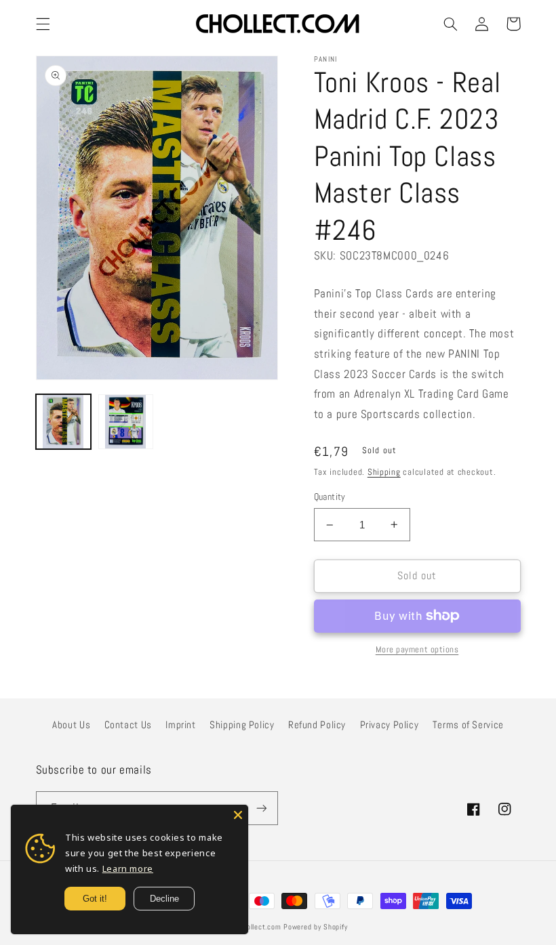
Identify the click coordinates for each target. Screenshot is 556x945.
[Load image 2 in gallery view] (126, 422)
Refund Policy (317, 725)
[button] (42, 23)
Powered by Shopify (315, 927)
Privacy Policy (389, 725)
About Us (71, 725)
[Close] (238, 815)
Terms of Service (468, 725)
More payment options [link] (417, 649)
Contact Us (128, 725)
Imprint (180, 725)
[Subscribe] (261, 807)
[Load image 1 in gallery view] (64, 422)
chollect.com (260, 927)
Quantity (330, 497)
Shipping (384, 472)
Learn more (127, 868)
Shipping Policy (242, 725)
